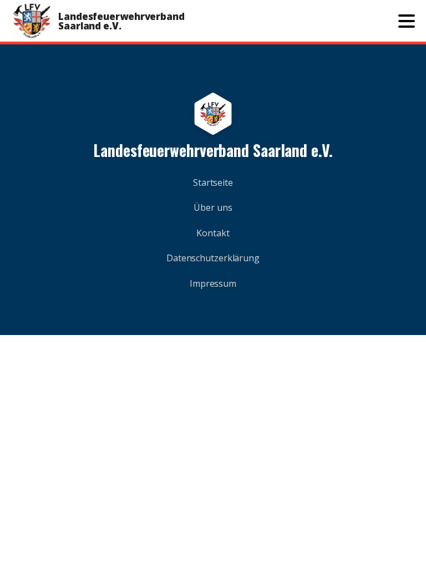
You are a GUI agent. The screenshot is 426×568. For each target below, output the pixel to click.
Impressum (213, 283)
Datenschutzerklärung (213, 258)
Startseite (213, 182)
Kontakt (212, 233)
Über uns (213, 207)
